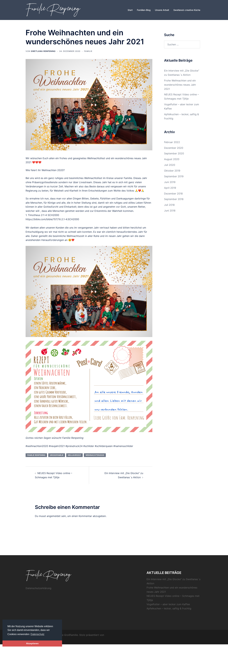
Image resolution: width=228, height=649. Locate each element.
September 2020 (174, 153)
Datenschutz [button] (37, 634)
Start (130, 10)
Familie (88, 51)
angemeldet (53, 516)
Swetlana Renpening (43, 51)
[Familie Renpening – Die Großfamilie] (53, 9)
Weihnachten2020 (94, 455)
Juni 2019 (169, 182)
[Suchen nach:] (182, 44)
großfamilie (56, 455)
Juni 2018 (169, 210)
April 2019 (170, 187)
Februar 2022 (172, 142)
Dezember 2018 (173, 193)
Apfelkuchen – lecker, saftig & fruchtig (169, 608)
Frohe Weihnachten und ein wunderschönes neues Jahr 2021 (180, 84)
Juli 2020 (169, 164)
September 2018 (173, 199)
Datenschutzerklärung (38, 588)
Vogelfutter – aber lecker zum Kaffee (168, 604)
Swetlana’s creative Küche (186, 10)
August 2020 (171, 159)
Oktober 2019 (172, 170)
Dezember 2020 (173, 147)
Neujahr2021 (74, 455)
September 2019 (173, 176)
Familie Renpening (36, 455)
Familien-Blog (144, 10)
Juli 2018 (169, 204)
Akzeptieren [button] (32, 643)
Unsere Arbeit (162, 10)
